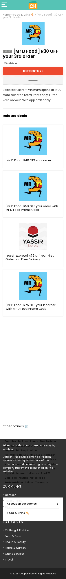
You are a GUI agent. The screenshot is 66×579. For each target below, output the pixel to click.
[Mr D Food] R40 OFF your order (28, 160)
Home (7, 14)
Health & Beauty (15, 542)
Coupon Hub (26, 573)
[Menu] (4, 5)
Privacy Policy (13, 501)
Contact (10, 495)
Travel (9, 559)
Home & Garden (15, 548)
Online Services (15, 554)
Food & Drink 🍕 (23, 14)
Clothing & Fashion (17, 530)
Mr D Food (11, 63)
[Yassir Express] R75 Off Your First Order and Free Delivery (30, 257)
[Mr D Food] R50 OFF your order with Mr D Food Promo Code (32, 208)
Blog (7, 506)
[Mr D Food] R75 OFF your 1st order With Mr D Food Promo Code (31, 307)
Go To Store (33, 71)
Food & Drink (13, 536)
